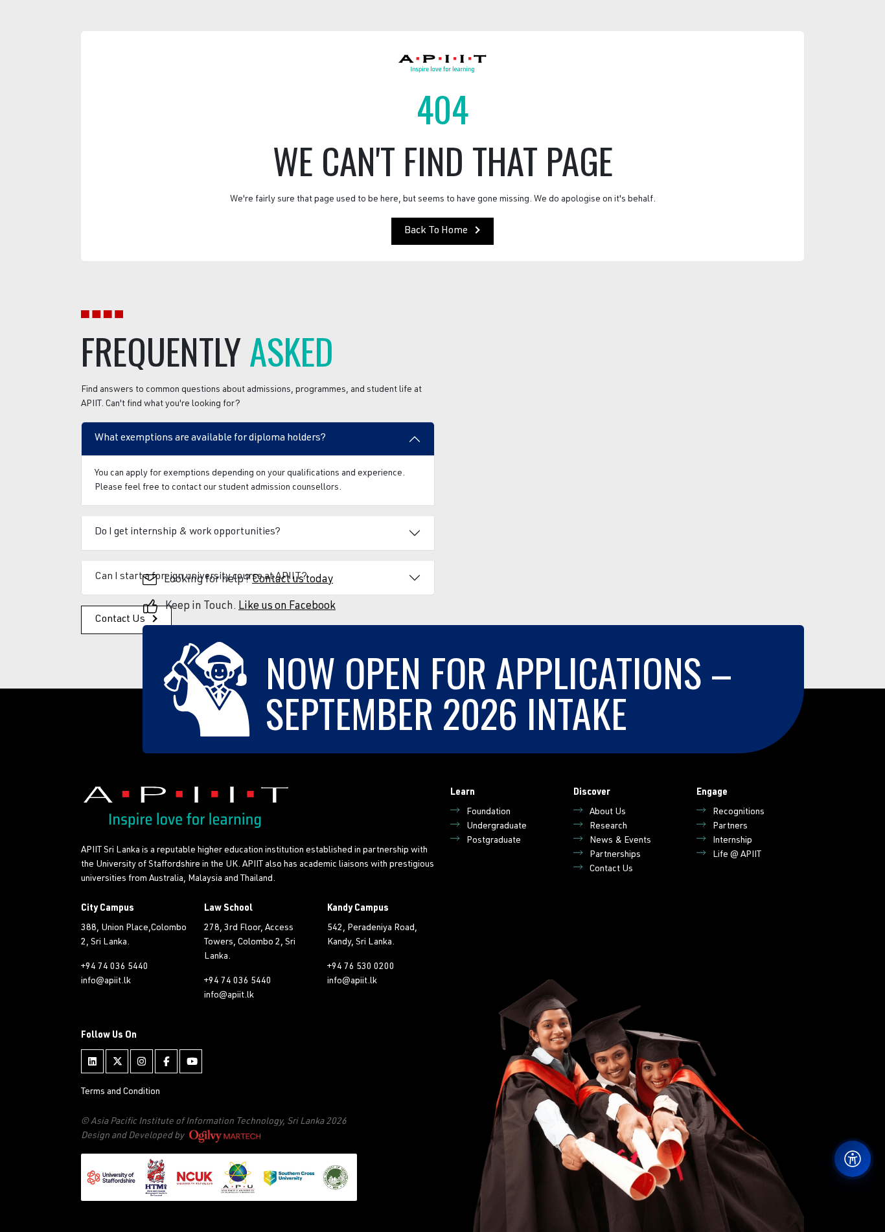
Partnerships (615, 855)
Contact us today (292, 580)
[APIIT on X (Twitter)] (117, 1061)
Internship (732, 840)
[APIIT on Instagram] (141, 1061)
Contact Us (611, 869)
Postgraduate (493, 840)
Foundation (488, 812)
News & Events (620, 840)
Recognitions (738, 812)
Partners (730, 826)
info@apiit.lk (106, 981)
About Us (608, 812)
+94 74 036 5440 (114, 967)
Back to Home (436, 231)
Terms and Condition (120, 1092)
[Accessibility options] (852, 1159)
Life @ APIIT (737, 855)
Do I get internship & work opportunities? (188, 532)
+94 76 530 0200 (361, 967)
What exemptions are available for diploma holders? (210, 438)
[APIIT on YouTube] (190, 1061)
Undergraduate (496, 826)
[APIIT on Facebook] (166, 1061)
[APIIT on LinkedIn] (92, 1061)
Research (608, 826)
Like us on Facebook (287, 606)
